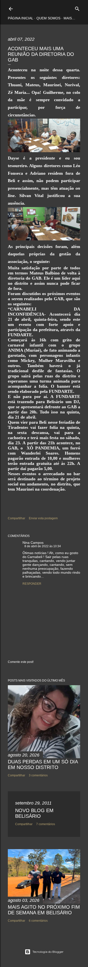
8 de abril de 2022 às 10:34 (42, 546)
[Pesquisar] (77, 7)
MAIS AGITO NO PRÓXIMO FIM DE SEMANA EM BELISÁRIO (44, 909)
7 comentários (45, 824)
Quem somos (48, 18)
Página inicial (20, 18)
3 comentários (38, 775)
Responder (31, 583)
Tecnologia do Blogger (48, 952)
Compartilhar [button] (16, 518)
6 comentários (38, 920)
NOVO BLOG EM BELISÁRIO (34, 813)
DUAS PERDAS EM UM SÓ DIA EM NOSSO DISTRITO (43, 764)
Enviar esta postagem (43, 518)
